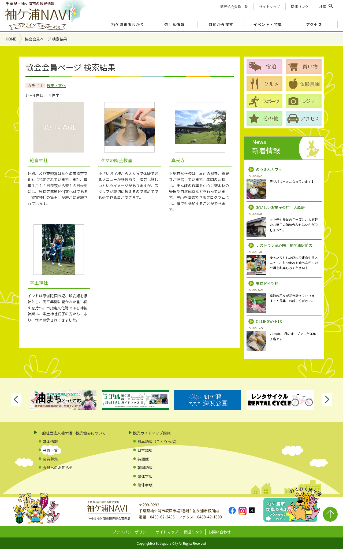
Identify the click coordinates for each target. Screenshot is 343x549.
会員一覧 (50, 450)
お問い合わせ (219, 532)
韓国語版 (144, 467)
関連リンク (299, 6)
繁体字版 (144, 476)
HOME (11, 39)
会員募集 (50, 459)
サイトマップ (269, 6)
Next (327, 399)
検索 (322, 6)
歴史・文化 (56, 85)
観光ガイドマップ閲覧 (151, 433)
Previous (16, 399)
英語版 (143, 459)
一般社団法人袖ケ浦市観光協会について (72, 433)
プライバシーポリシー (131, 532)
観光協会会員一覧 (234, 6)
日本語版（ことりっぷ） (158, 441)
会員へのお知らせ (58, 467)
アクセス (314, 24)
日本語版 (144, 450)
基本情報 (50, 441)
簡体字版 (144, 485)
